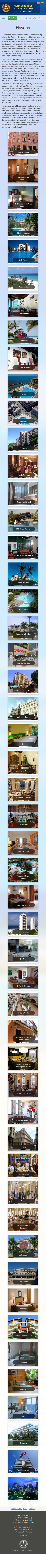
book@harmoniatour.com (24, 1522)
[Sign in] (43, 17)
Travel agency (16, 1508)
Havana (32, 1508)
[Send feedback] (39, 17)
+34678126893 (22, 1518)
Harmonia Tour (23, 5)
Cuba (25, 1508)
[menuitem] (24, 145)
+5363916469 (22, 1520)
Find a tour (12, 18)
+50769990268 (22, 1515)
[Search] (30, 17)
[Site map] (34, 17)
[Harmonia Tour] (6, 7)
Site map (24, 1535)
